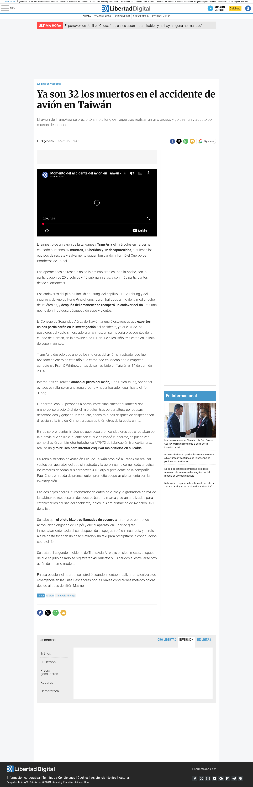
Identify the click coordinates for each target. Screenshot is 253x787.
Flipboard (227, 778)
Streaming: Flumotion (62, 782)
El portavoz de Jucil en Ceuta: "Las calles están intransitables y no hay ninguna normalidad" (133, 26)
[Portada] (126, 8)
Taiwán (50, 595)
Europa (87, 16)
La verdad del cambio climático (169, 2)
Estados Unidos (102, 16)
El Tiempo (48, 662)
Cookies (83, 777)
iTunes (240, 778)
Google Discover (221, 778)
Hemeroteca (49, 691)
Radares (46, 682)
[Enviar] (185, 141)
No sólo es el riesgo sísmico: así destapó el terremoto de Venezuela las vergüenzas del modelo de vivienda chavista (187, 472)
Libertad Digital (99, 769)
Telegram (234, 778)
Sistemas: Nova (82, 782)
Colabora (235, 8)
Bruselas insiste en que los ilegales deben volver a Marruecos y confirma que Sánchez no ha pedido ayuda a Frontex (189, 458)
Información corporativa (23, 777)
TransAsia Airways (65, 595)
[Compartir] (172, 141)
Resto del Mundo (161, 16)
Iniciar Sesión (248, 8)
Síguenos (209, 141)
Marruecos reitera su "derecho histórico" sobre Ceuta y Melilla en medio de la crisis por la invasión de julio (188, 444)
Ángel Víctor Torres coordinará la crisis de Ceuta (37, 2)
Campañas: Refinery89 (17, 782)
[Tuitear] (179, 141)
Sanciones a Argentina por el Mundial (200, 2)
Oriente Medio (141, 16)
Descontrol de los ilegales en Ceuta (233, 2)
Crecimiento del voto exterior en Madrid (137, 2)
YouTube (214, 778)
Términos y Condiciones (59, 777)
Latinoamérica (122, 16)
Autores (124, 777)
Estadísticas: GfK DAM (40, 782)
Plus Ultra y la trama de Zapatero (74, 2)
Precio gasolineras (49, 672)
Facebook (194, 778)
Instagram (207, 778)
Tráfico (45, 653)
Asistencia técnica (103, 777)
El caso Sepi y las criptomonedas (104, 2)
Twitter (201, 778)
